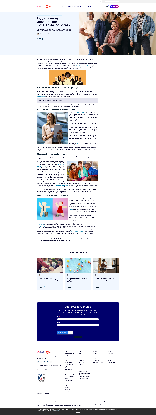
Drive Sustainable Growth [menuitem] (83, 378)
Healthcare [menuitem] (81, 364)
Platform (63, 6)
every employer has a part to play (84, 65)
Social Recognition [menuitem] (81, 401)
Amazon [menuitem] (47, 395)
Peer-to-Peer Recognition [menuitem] (69, 376)
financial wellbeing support (61, 185)
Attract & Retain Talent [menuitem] (83, 371)
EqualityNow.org (43, 226)
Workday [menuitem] (60, 395)
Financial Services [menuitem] (82, 366)
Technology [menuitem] (81, 367)
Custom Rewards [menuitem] (68, 383)
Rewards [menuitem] (66, 378)
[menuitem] (69, 353)
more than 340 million (86, 93)
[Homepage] (44, 6)
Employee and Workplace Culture (43, 15)
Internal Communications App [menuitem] (100, 401)
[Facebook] (44, 362)
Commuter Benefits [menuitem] (68, 369)
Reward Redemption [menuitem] (69, 380)
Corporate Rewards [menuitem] (89, 401)
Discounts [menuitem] (67, 371)
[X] (38, 362)
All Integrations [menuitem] (66, 395)
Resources (82, 6)
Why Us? (76, 6)
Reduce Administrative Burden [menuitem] (84, 376)
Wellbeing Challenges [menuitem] (69, 391)
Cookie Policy (58, 410)
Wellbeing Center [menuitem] (68, 389)
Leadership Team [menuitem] (96, 360)
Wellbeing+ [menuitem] (67, 387)
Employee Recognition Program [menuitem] (70, 374)
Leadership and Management (56, 15)
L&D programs (80, 143)
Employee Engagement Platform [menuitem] (71, 355)
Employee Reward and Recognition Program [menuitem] (45, 401)
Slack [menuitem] (57, 395)
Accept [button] (78, 412)
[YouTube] (51, 362)
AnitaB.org (41, 224)
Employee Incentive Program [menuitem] (59, 401)
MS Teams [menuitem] (52, 395)
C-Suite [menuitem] (80, 358)
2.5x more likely (41, 96)
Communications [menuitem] (68, 358)
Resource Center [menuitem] (110, 353)
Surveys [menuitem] (66, 360)
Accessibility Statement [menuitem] (111, 362)
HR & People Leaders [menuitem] (83, 355)
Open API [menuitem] (39, 395)
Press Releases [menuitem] (109, 358)
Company (89, 6)
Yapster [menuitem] (43, 395)
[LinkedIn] (41, 362)
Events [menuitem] (108, 355)
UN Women (42, 223)
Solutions (70, 6)
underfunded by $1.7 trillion (77, 231)
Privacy (52, 410)
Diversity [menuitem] (94, 358)
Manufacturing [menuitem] (81, 362)
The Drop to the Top (79, 112)
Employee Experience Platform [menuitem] (71, 401)
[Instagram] (47, 362)
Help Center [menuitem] (109, 360)
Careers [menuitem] (94, 355)
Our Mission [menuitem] (95, 353)
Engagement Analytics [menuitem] (69, 364)
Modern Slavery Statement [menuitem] (98, 362)
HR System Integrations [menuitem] (69, 362)
